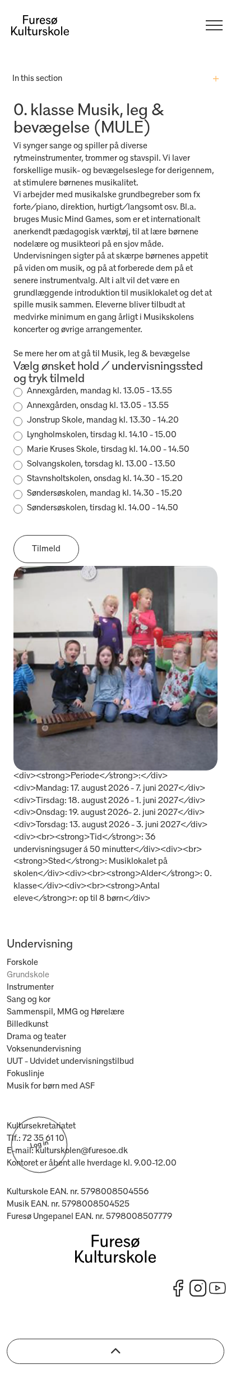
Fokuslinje (25, 1073)
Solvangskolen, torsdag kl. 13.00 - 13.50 (101, 464)
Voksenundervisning (44, 1049)
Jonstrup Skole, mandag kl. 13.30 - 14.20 (103, 420)
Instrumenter (30, 987)
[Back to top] (115, 1351)
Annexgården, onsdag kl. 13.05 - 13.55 (98, 405)
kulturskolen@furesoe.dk (81, 1150)
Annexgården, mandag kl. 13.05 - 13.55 (99, 391)
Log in (39, 1144)
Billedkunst (27, 1024)
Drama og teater (36, 1036)
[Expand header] (214, 25)
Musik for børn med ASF (51, 1086)
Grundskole (28, 975)
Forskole (22, 962)
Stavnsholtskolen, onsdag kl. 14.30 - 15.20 (105, 478)
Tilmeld (46, 549)
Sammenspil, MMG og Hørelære (65, 1012)
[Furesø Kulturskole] (40, 25)
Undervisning (40, 944)
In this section (37, 78)
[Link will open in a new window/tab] (178, 1288)
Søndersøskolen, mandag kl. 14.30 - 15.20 (104, 493)
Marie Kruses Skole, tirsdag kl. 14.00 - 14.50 (108, 449)
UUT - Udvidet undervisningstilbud (70, 1061)
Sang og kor (28, 999)
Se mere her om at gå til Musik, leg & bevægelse (101, 354)
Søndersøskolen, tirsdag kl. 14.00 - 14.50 (102, 508)
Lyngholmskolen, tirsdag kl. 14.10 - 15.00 (102, 434)
